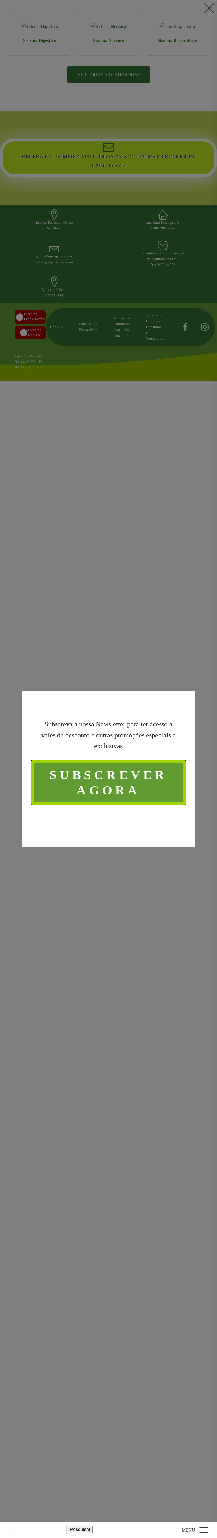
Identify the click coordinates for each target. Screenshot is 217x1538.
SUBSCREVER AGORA (108, 782)
